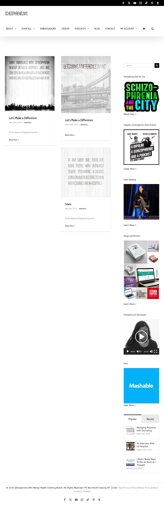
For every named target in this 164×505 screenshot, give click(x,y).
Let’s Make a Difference (23, 118)
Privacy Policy (129, 487)
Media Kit (143, 487)
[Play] (127, 351)
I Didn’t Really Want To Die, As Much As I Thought (146, 462)
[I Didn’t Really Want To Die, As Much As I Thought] (130, 459)
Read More (13, 140)
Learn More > (130, 225)
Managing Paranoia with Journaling (146, 429)
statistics (27, 122)
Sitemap (87, 491)
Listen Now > (130, 168)
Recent (150, 419)
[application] (141, 337)
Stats (68, 204)
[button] (152, 28)
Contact (77, 491)
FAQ (120, 487)
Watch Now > (130, 114)
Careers (153, 487)
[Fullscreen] (155, 351)
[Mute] (151, 351)
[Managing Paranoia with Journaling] (130, 427)
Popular (132, 419)
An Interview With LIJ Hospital (145, 445)
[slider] (139, 351)
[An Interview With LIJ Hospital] (130, 443)
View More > (130, 405)
